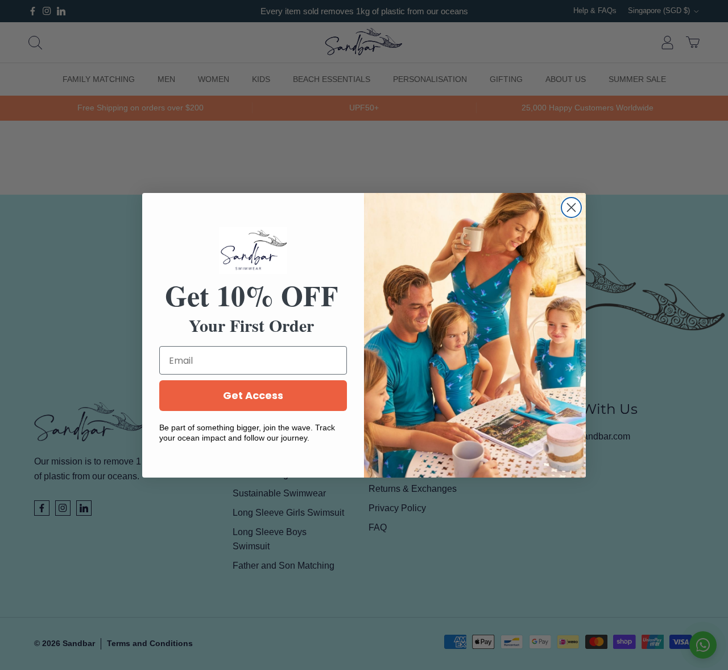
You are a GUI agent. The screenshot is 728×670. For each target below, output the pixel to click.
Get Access (253, 395)
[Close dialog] (571, 207)
